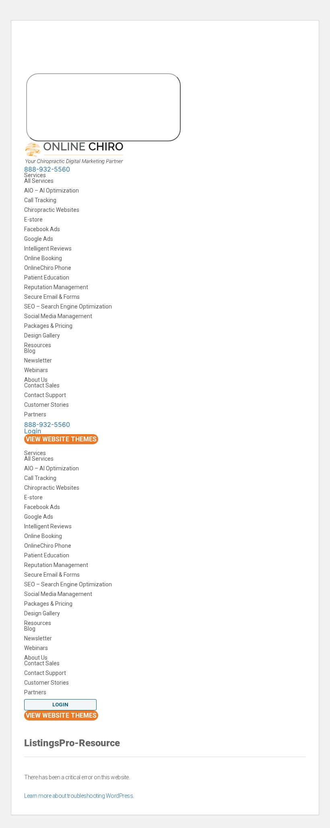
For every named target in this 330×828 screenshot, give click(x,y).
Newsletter (38, 360)
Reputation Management (56, 287)
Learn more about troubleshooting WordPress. (79, 796)
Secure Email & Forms (52, 297)
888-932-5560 (47, 169)
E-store (33, 219)
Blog (29, 351)
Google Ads (38, 239)
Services (35, 175)
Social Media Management (58, 316)
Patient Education (46, 277)
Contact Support (45, 395)
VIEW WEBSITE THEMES (61, 439)
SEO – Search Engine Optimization (68, 306)
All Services (39, 181)
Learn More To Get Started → (147, 41)
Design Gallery (42, 335)
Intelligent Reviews (48, 248)
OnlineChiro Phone (47, 268)
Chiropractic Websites (51, 210)
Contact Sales (42, 385)
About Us (36, 380)
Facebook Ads (42, 229)
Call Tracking (40, 200)
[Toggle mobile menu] (103, 107)
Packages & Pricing (48, 326)
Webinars (36, 370)
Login (32, 431)
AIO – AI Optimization (51, 190)
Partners (35, 414)
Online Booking (43, 258)
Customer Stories (46, 405)
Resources (38, 345)
